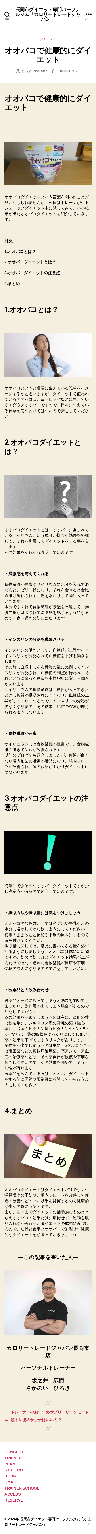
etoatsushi (40, 71)
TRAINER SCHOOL (21, 1488)
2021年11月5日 (69, 71)
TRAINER (13, 1458)
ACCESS (12, 1494)
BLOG (10, 1476)
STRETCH (13, 1470)
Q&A (8, 1482)
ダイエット (48, 39)
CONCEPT (13, 1452)
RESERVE (13, 1500)
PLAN (9, 1464)
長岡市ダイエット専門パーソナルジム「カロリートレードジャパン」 (48, 14)
